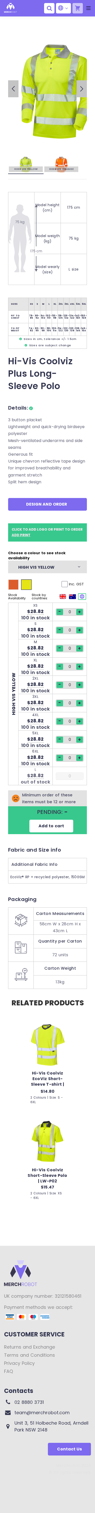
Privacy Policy (19, 1363)
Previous (13, 88)
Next (82, 88)
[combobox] (44, 567)
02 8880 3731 (29, 1402)
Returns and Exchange (29, 1347)
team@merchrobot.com (42, 1412)
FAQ (8, 1371)
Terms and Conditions (29, 1355)
